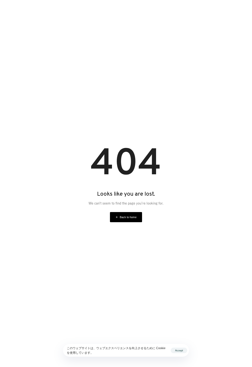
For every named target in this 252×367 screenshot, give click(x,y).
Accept (179, 350)
